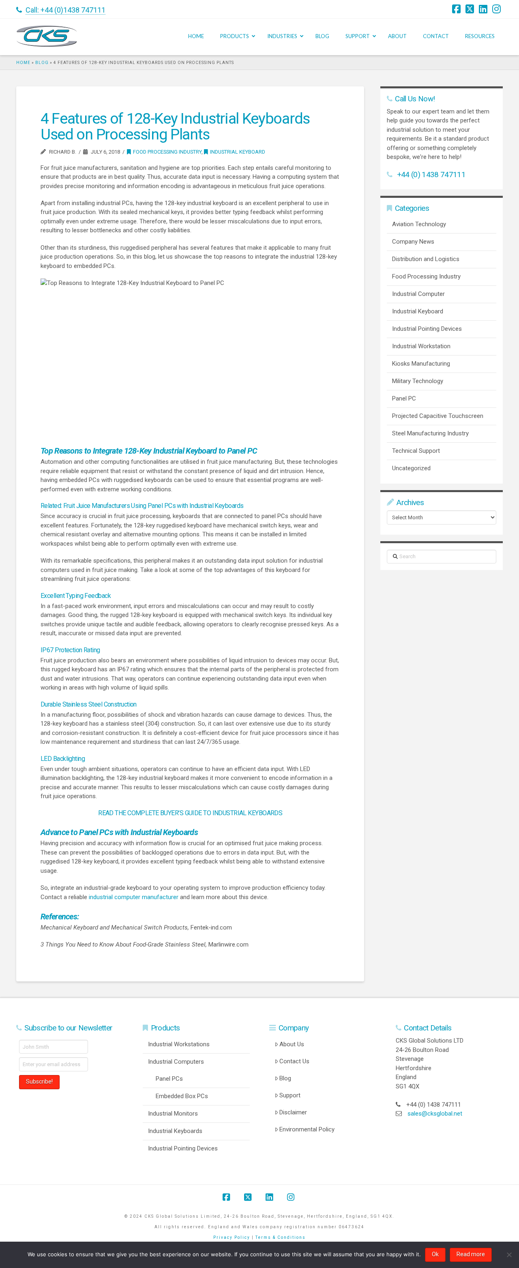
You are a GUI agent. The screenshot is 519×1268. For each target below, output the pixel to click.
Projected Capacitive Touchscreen (437, 416)
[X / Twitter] (470, 9)
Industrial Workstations (179, 1044)
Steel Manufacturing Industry (430, 433)
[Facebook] (457, 9)
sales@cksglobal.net (434, 1113)
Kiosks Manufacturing (421, 363)
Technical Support (416, 450)
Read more (471, 1254)
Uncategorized (411, 468)
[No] (509, 1255)
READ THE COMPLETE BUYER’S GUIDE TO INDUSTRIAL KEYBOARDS (190, 813)
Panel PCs (169, 1078)
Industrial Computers (176, 1061)
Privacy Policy (231, 1237)
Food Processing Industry (167, 152)
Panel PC (404, 398)
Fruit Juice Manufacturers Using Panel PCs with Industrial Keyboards (153, 506)
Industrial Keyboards (175, 1131)
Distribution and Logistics (425, 259)
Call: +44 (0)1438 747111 (65, 10)
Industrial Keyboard (237, 152)
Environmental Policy (307, 1129)
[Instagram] (497, 9)
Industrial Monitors (173, 1113)
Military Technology (417, 381)
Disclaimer (293, 1112)
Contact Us (294, 1061)
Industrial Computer (418, 294)
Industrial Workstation (421, 346)
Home (23, 62)
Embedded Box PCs (182, 1096)
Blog (42, 62)
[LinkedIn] (484, 9)
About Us (291, 1044)
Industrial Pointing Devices (427, 328)
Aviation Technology (419, 224)
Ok (435, 1254)
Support (289, 1095)
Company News (413, 241)
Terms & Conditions (280, 1237)
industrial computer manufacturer (133, 897)
